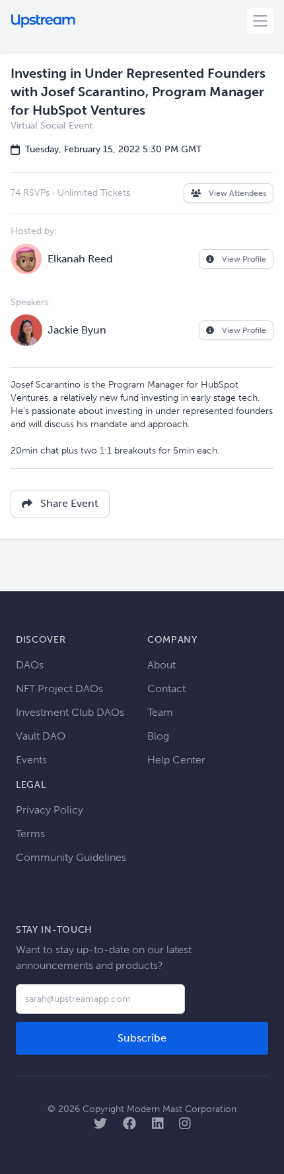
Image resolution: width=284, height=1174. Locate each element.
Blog (158, 736)
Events (31, 759)
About (161, 665)
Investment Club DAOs (70, 712)
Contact (166, 688)
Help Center (176, 759)
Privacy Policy (49, 810)
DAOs (30, 665)
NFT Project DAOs (59, 688)
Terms (30, 833)
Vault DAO (40, 736)
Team (160, 712)
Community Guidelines (71, 857)
